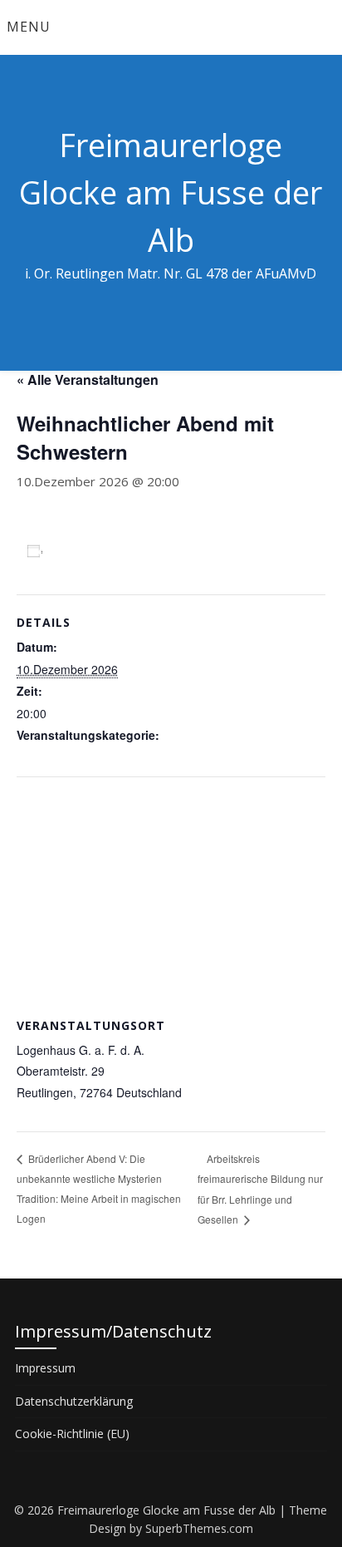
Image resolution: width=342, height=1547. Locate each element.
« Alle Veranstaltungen (88, 379)
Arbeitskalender (58, 757)
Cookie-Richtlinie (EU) (72, 1433)
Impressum (45, 1368)
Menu (29, 26)
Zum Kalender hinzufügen (128, 551)
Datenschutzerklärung (74, 1401)
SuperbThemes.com (199, 1528)
